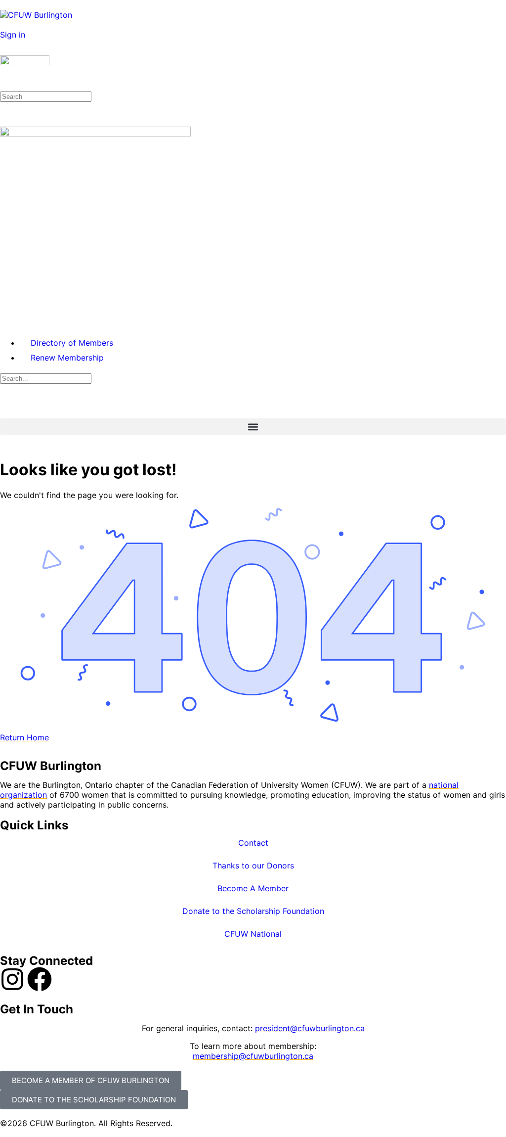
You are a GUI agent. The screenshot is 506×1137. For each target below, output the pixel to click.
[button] (253, 426)
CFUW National (253, 934)
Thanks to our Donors (253, 865)
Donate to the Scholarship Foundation (253, 911)
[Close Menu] (5, 322)
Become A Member (253, 888)
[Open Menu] (5, 50)
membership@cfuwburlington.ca (253, 1056)
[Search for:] (45, 96)
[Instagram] (12, 979)
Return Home (24, 737)
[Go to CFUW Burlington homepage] (36, 15)
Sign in (12, 35)
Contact (253, 843)
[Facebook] (39, 979)
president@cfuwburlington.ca (310, 1028)
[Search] (5, 25)
